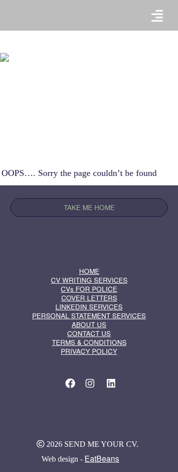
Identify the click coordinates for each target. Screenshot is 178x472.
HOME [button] (89, 271)
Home (90, 227)
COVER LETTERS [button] (89, 297)
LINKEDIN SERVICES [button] (89, 306)
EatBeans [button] (102, 458)
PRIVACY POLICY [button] (89, 351)
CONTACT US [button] (89, 333)
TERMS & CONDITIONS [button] (89, 342)
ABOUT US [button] (89, 324)
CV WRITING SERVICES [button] (89, 280)
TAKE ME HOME (89, 207)
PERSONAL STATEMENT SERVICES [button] (89, 315)
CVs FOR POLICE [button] (89, 289)
